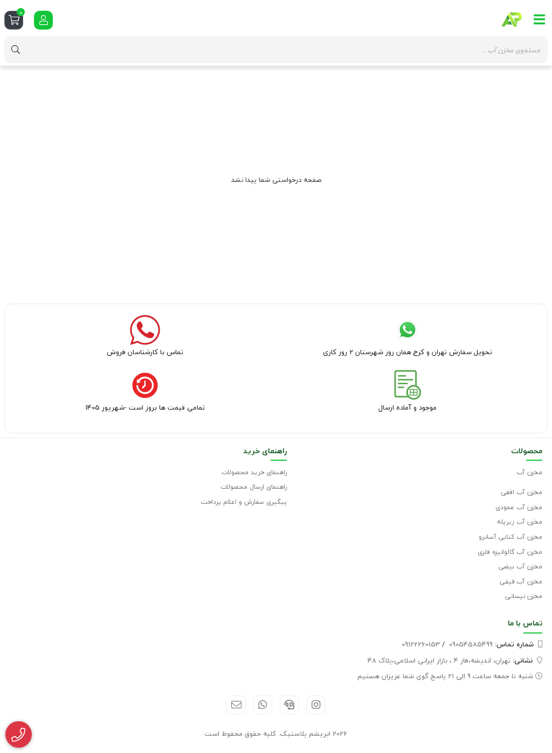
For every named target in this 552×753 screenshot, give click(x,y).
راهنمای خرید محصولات (254, 472)
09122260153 (421, 644)
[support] (289, 704)
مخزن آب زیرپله (519, 521)
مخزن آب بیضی (520, 566)
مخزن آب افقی (521, 492)
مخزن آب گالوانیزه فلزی (510, 552)
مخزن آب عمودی (518, 507)
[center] (15, 49)
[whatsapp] (262, 704)
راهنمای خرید (265, 451)
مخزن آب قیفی (521, 581)
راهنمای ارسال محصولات (253, 486)
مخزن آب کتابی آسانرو (510, 537)
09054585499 (491, 644)
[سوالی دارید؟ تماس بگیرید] (18, 734)
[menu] (539, 19)
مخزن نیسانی (523, 596)
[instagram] (315, 704)
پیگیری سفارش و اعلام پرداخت (244, 502)
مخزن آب (529, 472)
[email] (235, 704)
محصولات (526, 451)
